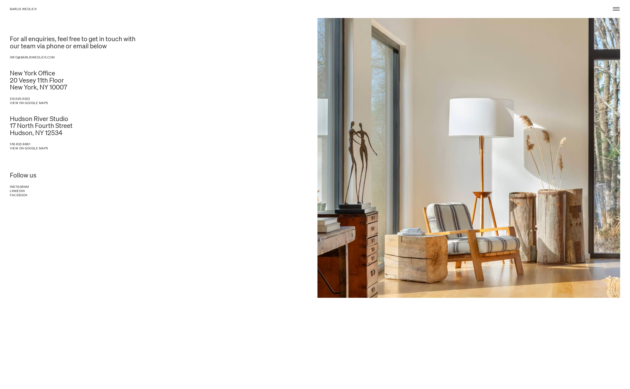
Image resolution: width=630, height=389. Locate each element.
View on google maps (29, 103)
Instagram (19, 187)
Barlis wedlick (23, 9)
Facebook (18, 195)
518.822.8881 (20, 144)
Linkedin (17, 191)
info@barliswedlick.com (32, 57)
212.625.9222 (20, 99)
